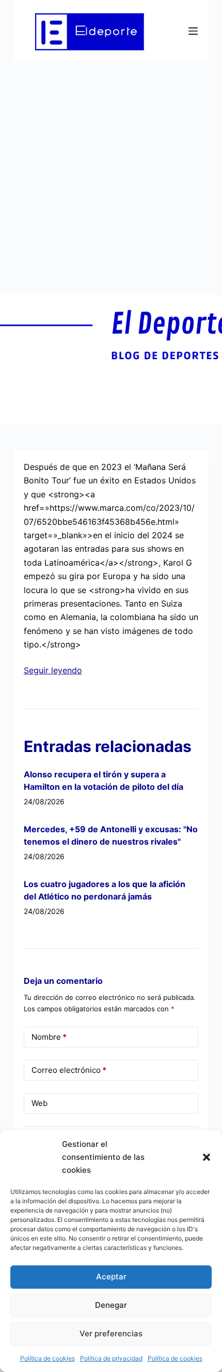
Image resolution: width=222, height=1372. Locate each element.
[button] (206, 1157)
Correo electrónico (68, 1070)
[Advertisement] (111, 178)
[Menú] (193, 31)
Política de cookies (47, 1358)
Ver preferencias (111, 1333)
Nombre (49, 1037)
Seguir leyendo (53, 670)
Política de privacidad (111, 1358)
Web (39, 1103)
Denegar (111, 1305)
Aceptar (111, 1276)
